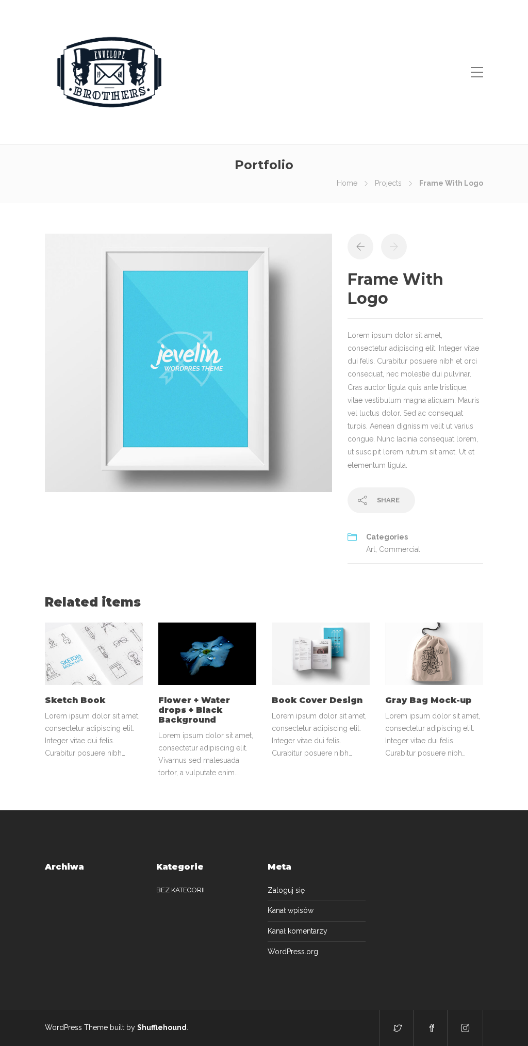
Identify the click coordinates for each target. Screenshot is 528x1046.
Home (347, 183)
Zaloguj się (286, 890)
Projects (388, 183)
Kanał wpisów (291, 910)
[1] (188, 362)
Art (370, 549)
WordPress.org (293, 951)
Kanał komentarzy (297, 931)
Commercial (399, 549)
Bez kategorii (180, 890)
